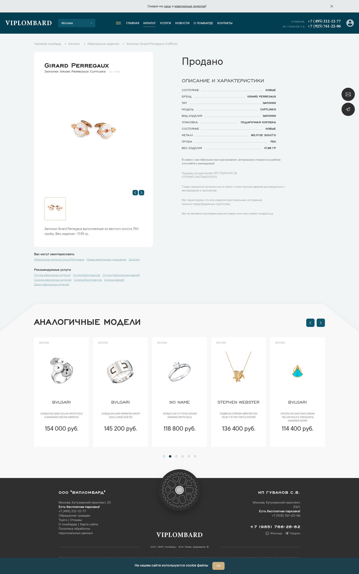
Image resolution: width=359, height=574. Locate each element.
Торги (63, 520)
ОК (218, 566)
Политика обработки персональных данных (76, 531)
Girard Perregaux (76, 64)
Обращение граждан (74, 516)
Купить (61, 441)
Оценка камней (114, 280)
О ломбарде (203, 23)
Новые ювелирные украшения (106, 259)
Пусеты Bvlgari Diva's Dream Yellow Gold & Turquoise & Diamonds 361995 (297, 417)
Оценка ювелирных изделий (52, 280)
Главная (132, 23)
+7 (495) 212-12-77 (324, 21)
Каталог (149, 23)
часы (167, 6)
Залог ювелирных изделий (51, 284)
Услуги (165, 23)
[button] (135, 192)
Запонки (134, 259)
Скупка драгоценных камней (121, 275)
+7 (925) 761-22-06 (324, 26)
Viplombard (28, 23)
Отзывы (76, 520)
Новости (182, 23)
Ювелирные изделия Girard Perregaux (59, 259)
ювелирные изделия (190, 6)
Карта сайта (89, 524)
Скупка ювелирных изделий (52, 275)
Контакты (224, 23)
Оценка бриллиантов (88, 280)
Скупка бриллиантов (86, 275)
